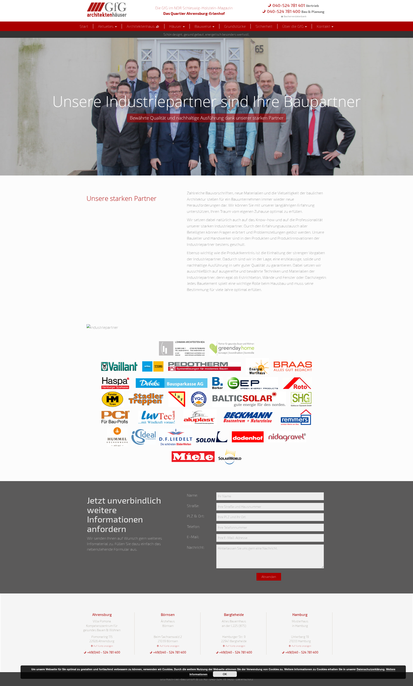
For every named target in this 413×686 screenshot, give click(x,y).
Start (84, 26)
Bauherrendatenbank (294, 16)
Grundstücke (235, 26)
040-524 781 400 (295, 11)
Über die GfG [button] (293, 26)
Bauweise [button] (203, 26)
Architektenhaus (141, 26)
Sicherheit (263, 26)
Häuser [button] (175, 26)
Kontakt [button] (324, 26)
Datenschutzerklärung (371, 669)
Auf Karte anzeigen (103, 645)
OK (225, 674)
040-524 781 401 (295, 5)
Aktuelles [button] (106, 26)
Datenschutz (244, 679)
